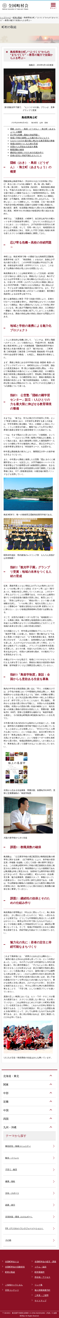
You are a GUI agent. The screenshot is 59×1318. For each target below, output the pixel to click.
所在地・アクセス (42, 1277)
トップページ (5, 18)
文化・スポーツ (12, 1193)
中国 (6, 1110)
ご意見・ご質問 (41, 1295)
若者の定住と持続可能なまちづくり (26, 155)
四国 (6, 1118)
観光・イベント (12, 1158)
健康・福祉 (10, 1181)
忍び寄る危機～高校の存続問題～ (25, 135)
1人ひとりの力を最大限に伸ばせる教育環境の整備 (32, 141)
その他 (8, 1240)
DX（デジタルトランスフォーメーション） (24, 1228)
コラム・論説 (40, 1267)
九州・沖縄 (9, 1127)
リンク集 (38, 1285)
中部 (6, 1093)
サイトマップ (40, 1300)
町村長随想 (39, 1272)
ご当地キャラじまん (14, 1285)
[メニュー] (53, 6)
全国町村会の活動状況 (15, 1267)
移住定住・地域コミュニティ (18, 1146)
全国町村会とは (12, 1261)
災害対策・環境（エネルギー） (19, 1217)
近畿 (6, 1101)
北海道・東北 (11, 1076)
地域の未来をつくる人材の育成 (24, 144)
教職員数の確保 (17, 149)
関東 (6, 1084)
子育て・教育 (11, 1169)
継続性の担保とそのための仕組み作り (27, 152)
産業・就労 (10, 1205)
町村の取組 (17, 18)
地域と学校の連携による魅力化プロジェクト (29, 138)
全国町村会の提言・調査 (45, 1261)
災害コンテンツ (12, 1290)
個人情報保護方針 (42, 1290)
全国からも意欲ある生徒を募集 (24, 146)
